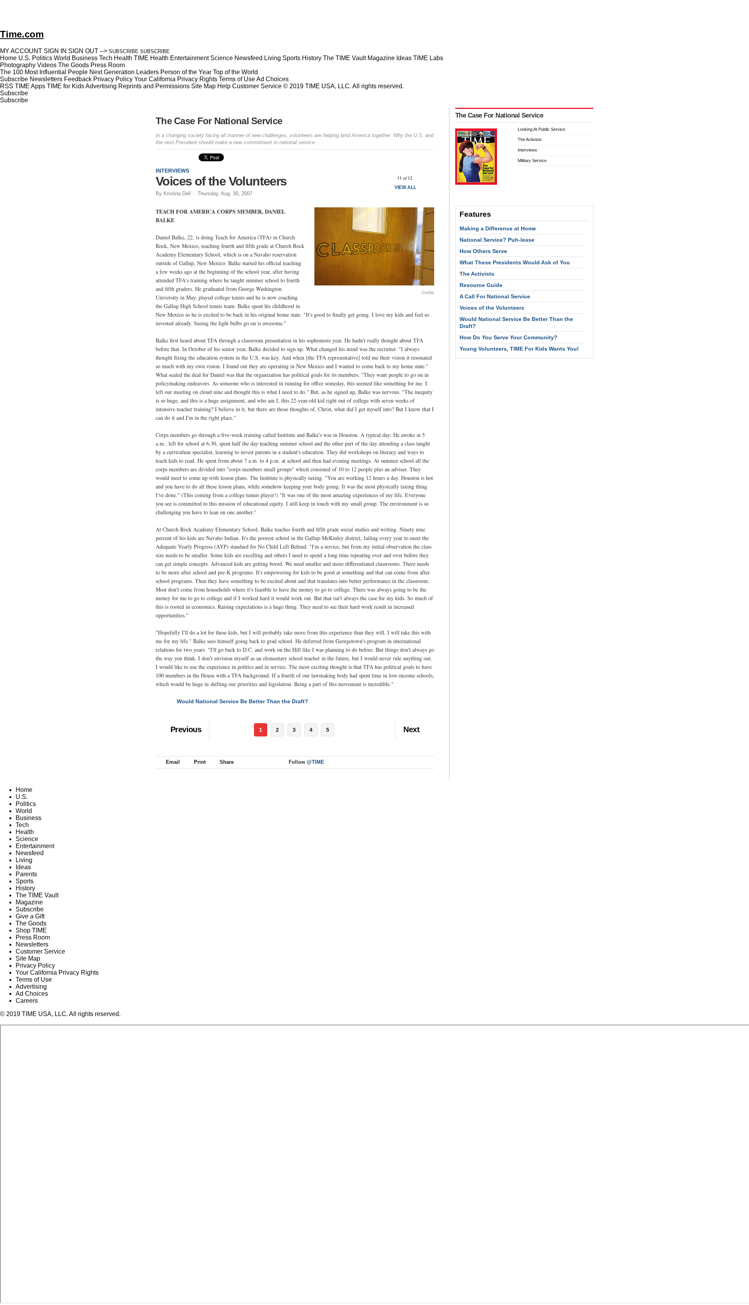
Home (24, 789)
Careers (27, 1000)
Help (224, 86)
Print (200, 762)
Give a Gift (30, 916)
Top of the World (235, 72)
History (25, 888)
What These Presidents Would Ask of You (515, 262)
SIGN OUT (83, 51)
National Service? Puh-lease (497, 240)
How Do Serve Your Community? (508, 337)
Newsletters (46, 79)
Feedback (78, 79)
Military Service (532, 160)
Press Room (33, 937)
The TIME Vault (37, 895)
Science (27, 839)
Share (227, 762)
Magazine (29, 902)
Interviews (172, 171)
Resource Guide (481, 285)
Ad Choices (273, 79)
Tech (22, 825)
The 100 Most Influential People (44, 72)
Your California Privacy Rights (175, 79)
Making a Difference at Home (498, 228)
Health (25, 832)
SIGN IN (55, 51)
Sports (25, 881)
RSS (6, 86)
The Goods (31, 923)
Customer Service (257, 86)
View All (405, 187)
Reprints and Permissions (154, 86)
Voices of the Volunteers (492, 308)
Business (28, 818)
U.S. (22, 796)
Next (425, 178)
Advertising (101, 86)
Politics (26, 803)
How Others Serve (483, 251)
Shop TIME (31, 930)
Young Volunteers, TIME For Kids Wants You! (519, 349)
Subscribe (14, 79)
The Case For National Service (219, 121)
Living (24, 860)
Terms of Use (237, 79)
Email (173, 762)
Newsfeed (30, 853)
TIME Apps (30, 86)
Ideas (23, 867)
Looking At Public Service (541, 129)
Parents (26, 874)
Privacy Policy (113, 79)
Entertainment (35, 846)
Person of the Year (185, 72)
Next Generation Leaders (124, 72)
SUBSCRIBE (123, 51)
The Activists (530, 139)
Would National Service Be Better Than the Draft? (242, 701)
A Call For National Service (495, 296)
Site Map (203, 86)
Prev (384, 178)
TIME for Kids (65, 86)
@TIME (315, 762)
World (24, 811)
